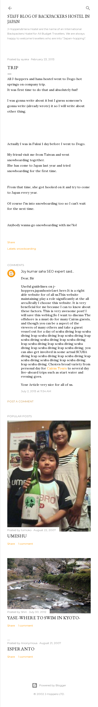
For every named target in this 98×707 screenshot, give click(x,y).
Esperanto (20, 649)
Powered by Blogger (52, 685)
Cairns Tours (57, 368)
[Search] (88, 7)
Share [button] (11, 242)
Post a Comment (20, 401)
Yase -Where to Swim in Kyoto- (43, 618)
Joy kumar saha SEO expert (43, 271)
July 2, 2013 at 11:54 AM (36, 391)
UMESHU (17, 536)
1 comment (25, 543)
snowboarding (26, 248)
